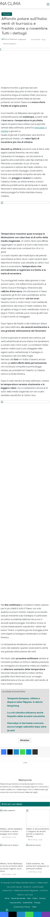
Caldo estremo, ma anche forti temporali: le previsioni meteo (37, 866)
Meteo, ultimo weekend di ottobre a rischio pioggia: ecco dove (11, 831)
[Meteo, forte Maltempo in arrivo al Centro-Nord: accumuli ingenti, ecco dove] (12, 852)
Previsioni (7, 14)
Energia (37, 903)
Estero (35, 898)
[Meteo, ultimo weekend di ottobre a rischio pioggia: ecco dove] (12, 817)
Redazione (22, 39)
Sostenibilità (27, 903)
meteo (25, 740)
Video (34, 907)
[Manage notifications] (7, 910)
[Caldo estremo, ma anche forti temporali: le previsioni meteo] (38, 852)
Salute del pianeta (18, 898)
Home (7, 898)
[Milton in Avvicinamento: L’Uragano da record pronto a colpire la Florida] (38, 817)
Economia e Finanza (22, 907)
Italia (29, 898)
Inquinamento (15, 903)
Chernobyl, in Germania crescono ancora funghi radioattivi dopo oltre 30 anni (26, 727)
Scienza (42, 898)
